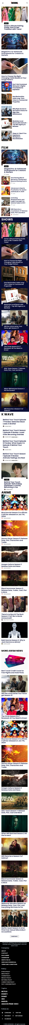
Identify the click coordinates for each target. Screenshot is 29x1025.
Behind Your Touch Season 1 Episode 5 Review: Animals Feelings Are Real (14, 456)
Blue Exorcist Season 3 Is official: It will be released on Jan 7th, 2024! (14, 514)
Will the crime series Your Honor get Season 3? (13, 327)
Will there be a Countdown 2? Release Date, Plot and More (19, 211)
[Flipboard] (2, 1013)
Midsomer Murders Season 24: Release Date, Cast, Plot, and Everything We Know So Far (13, 905)
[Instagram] (13, 1016)
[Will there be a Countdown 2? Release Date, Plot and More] (5, 211)
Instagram (18, 1015)
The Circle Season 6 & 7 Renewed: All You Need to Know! (13, 348)
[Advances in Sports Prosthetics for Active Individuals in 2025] (5, 191)
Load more (14, 936)
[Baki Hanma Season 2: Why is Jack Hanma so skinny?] (14, 630)
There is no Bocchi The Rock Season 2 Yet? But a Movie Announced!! (12, 616)
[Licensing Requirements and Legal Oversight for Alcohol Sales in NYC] (5, 201)
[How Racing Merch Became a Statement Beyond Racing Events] (5, 180)
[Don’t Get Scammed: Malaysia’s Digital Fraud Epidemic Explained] (6, 86)
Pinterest (8, 1015)
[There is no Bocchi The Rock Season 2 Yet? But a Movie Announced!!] (14, 604)
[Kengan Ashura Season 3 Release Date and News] (14, 554)
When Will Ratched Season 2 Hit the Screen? (14, 389)
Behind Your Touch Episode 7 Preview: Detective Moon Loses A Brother (14, 421)
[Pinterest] (2, 1016)
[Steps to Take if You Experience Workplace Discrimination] (6, 135)
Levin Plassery (6, 644)
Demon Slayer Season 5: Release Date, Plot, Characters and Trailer (14, 540)
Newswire (4, 140)
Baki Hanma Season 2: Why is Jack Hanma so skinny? (13, 641)
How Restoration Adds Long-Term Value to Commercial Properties (20, 99)
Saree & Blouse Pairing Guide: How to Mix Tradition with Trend (13, 27)
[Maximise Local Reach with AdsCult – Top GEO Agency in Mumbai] (6, 123)
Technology (5, 91)
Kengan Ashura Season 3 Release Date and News (11, 565)
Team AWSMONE (15, 214)
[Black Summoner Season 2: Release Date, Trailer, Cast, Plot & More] (14, 578)
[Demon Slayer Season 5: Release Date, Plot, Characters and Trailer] (14, 528)
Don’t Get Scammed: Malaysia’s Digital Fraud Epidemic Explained (20, 87)
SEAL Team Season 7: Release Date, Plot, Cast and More (14, 369)
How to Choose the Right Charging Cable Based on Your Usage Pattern (13, 78)
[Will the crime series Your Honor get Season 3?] (14, 318)
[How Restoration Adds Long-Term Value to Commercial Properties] (6, 99)
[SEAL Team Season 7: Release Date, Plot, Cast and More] (14, 360)
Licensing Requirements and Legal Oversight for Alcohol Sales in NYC (18, 200)
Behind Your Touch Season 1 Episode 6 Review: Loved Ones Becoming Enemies (14, 432)
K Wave (7, 479)
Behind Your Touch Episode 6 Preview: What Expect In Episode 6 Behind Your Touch (14, 444)
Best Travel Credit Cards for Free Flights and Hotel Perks (12, 672)
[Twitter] (13, 1013)
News (6, 23)
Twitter (18, 1012)
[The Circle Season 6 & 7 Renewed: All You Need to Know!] (14, 338)
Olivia (7, 174)
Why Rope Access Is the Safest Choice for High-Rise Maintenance (20, 111)
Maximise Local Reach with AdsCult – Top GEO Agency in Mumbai (20, 123)
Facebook (8, 1019)
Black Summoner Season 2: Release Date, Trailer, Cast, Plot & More (14, 590)
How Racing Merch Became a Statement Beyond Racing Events (19, 179)
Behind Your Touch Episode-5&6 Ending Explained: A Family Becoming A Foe (13, 484)
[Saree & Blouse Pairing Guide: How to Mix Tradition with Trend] (14, 14)
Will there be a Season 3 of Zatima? (13, 410)
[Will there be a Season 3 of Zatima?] (14, 400)
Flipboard (8, 1012)
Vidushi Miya (8, 426)
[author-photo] (5, 174)
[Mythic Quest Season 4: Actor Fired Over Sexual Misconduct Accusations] (14, 918)
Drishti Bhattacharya (8, 619)
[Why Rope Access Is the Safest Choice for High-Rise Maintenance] (6, 111)
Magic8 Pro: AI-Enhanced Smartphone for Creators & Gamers (12, 53)
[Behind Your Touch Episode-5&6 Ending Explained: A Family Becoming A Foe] (14, 471)
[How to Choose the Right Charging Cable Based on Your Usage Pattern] (14, 66)
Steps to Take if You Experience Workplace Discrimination (19, 136)
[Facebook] (2, 1019)
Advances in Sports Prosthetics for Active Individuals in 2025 (18, 190)
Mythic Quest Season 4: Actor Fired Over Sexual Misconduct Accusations (13, 930)
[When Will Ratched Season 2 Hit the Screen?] (14, 380)
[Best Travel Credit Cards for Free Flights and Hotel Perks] (14, 661)
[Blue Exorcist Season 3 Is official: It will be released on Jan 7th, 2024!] (14, 502)
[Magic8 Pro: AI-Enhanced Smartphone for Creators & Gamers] (14, 41)
